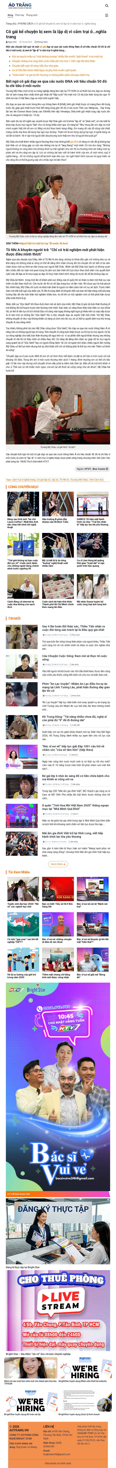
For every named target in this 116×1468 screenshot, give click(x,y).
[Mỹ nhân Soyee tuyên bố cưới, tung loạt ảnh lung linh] (93, 586)
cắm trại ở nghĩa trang (24, 479)
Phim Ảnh (76, 635)
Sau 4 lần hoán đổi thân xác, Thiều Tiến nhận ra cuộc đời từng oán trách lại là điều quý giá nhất (73, 628)
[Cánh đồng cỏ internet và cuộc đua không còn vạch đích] (23, 586)
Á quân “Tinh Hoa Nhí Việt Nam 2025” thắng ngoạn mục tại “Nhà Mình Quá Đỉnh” (75, 807)
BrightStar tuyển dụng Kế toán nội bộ (22, 1414)
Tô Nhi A (64, 479)
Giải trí (75, 814)
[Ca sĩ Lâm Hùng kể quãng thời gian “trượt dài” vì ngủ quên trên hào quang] (93, 545)
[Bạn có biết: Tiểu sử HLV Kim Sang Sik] (58, 888)
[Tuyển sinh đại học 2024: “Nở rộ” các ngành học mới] (23, 888)
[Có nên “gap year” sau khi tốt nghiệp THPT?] (23, 924)
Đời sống (75, 665)
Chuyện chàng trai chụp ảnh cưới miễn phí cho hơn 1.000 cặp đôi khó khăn (53, 61)
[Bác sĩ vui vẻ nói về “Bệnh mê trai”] (93, 888)
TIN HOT (74, 755)
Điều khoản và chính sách (58, 1463)
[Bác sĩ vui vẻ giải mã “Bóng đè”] (93, 959)
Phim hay (19, 15)
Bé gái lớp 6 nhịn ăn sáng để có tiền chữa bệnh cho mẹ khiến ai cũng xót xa (75, 777)
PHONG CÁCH (25, 23)
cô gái (43, 46)
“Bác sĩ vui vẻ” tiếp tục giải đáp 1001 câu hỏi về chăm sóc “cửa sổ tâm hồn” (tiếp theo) (73, 748)
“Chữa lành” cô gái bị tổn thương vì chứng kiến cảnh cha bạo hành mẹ (51, 74)
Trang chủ (11, 23)
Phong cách (31, 15)
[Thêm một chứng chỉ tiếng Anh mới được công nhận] (58, 959)
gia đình (74, 141)
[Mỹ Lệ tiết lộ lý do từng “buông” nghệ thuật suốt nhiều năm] (58, 545)
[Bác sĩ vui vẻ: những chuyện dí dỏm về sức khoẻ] (58, 924)
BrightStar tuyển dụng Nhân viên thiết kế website (83, 1381)
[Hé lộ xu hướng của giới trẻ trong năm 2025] (23, 959)
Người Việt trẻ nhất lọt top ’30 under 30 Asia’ (44, 243)
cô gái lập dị (43, 479)
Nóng (10, 15)
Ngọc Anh (12, 42)
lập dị (55, 479)
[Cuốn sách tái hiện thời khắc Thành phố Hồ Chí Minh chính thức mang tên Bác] (58, 586)
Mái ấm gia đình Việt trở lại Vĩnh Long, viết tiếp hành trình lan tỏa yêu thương (72, 834)
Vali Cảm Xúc (96, 479)
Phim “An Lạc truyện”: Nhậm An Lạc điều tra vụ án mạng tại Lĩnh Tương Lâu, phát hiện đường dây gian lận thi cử (76, 687)
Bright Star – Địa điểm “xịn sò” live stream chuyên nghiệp (38, 1354)
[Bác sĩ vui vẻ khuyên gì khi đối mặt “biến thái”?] (93, 924)
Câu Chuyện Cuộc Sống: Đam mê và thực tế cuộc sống (74, 657)
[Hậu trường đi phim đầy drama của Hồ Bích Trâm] (58, 503)
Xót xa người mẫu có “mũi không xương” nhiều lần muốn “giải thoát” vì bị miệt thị (57, 56)
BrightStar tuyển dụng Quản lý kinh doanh (79, 1414)
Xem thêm (57, 864)
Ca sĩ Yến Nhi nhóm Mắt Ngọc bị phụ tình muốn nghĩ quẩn (44, 70)
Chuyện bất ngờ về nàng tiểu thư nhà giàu (35, 65)
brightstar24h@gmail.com (56, 1454)
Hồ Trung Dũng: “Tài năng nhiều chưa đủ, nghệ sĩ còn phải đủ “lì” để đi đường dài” (74, 718)
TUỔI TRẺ (76, 725)
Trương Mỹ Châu (79, 479)
